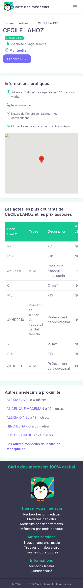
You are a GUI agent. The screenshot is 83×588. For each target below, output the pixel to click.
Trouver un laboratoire (41, 547)
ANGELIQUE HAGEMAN (25, 409)
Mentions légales (41, 566)
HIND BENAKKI (18, 426)
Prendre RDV (17, 59)
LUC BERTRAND (19, 435)
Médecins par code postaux (41, 529)
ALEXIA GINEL (17, 400)
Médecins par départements (41, 524)
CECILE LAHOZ (48, 23)
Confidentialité (41, 571)
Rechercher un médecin (41, 514)
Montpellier (18, 50)
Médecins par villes (41, 519)
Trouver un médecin (17, 23)
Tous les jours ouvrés (41, 552)
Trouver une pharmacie (41, 543)
